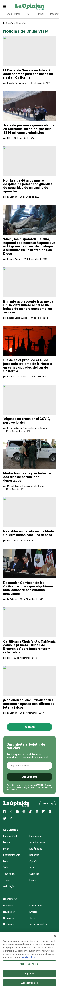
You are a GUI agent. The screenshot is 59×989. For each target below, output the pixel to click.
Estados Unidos (11, 836)
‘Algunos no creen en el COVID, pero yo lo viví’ (26, 420)
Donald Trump (12, 14)
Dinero (6, 861)
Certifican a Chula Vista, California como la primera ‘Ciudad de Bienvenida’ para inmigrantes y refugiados (29, 646)
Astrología (8, 886)
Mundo (6, 842)
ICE (28, 14)
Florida (33, 880)
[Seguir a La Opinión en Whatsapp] (50, 811)
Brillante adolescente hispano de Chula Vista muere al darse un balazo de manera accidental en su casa (28, 306)
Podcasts (8, 905)
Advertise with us (38, 924)
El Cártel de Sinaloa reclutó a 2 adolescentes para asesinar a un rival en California (28, 73)
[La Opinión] (29, 6)
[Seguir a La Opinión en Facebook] (4, 811)
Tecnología (9, 873)
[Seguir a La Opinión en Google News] (37, 811)
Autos (33, 867)
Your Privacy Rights (29, 964)
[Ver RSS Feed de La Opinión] (11, 818)
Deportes (34, 855)
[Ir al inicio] (16, 804)
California (34, 873)
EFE (8, 138)
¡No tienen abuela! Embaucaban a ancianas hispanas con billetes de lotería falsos (29, 703)
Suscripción (9, 918)
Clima (32, 918)
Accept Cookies (29, 983)
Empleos (34, 912)
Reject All (29, 973)
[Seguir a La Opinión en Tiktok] (30, 811)
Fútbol (40, 14)
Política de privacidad (16, 787)
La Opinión (8, 23)
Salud (6, 867)
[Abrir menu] (4, 6)
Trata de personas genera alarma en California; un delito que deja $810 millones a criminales (28, 129)
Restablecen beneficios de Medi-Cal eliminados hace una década (28, 533)
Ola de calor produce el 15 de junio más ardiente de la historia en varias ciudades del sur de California (27, 365)
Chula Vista (21, 23)
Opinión (33, 861)
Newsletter (9, 912)
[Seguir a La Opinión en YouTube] (24, 811)
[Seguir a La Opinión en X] (11, 811)
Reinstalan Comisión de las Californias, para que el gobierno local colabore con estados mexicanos (28, 588)
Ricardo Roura (13, 259)
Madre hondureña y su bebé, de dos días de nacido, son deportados (27, 476)
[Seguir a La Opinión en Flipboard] (43, 811)
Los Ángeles (36, 848)
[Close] (55, 936)
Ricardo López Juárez (17, 318)
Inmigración (36, 836)
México (7, 848)
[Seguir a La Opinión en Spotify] (4, 818)
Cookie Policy (28, 957)
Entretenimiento (11, 855)
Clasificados (36, 905)
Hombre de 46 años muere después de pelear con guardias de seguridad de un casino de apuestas (27, 185)
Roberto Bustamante (16, 83)
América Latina (37, 842)
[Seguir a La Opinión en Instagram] (17, 811)
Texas (6, 880)
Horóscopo (8, 924)
